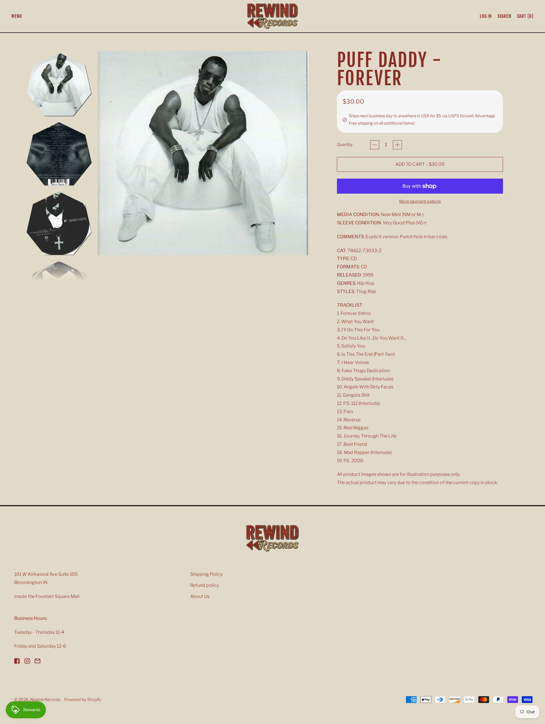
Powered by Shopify (82, 699)
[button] (504, 16)
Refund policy (204, 585)
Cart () (525, 17)
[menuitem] (59, 84)
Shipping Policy (206, 574)
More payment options (420, 201)
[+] (397, 144)
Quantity (345, 144)
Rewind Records (45, 699)
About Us (199, 596)
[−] (374, 144)
